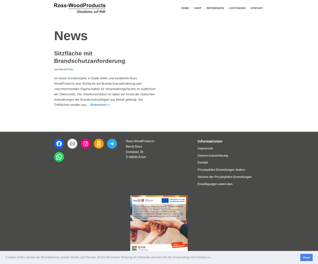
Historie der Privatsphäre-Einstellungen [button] (225, 177)
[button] (212, 257)
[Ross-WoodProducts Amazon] (99, 144)
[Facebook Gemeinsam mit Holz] (59, 144)
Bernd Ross (66, 69)
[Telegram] (112, 144)
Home (185, 8)
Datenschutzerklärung (213, 155)
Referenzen (215, 8)
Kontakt (257, 8)
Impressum (205, 148)
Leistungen (237, 8)
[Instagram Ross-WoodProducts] (86, 144)
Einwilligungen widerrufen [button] (215, 184)
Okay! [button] (306, 257)
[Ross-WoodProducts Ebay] (72, 144)
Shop (197, 8)
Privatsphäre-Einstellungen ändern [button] (221, 169)
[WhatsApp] (59, 157)
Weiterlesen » (99, 105)
